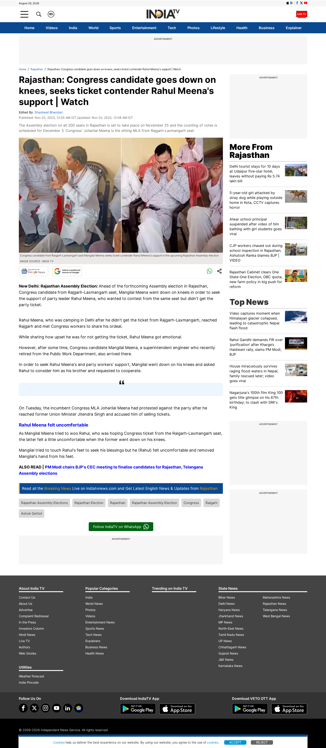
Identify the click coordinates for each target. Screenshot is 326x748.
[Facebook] (23, 708)
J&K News (225, 659)
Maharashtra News (276, 597)
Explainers (92, 641)
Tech (172, 28)
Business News (96, 647)
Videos (52, 28)
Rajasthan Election (89, 503)
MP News (225, 622)
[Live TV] (301, 14)
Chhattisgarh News (232, 647)
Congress (191, 503)
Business (267, 28)
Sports (115, 28)
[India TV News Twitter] (301, 2)
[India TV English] (163, 14)
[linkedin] (67, 708)
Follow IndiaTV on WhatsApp (117, 526)
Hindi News (27, 635)
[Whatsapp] (209, 271)
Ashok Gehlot (31, 513)
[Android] (291, 2)
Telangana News (275, 610)
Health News (94, 653)
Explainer (294, 28)
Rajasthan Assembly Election (154, 503)
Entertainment (144, 28)
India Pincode (29, 682)
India (73, 28)
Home (29, 28)
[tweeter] (34, 708)
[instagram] (45, 708)
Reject (262, 742)
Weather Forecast (31, 676)
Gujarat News (228, 653)
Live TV (24, 641)
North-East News (230, 628)
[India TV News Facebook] (297, 2)
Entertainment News (100, 622)
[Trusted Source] (67, 271)
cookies (212, 742)
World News (94, 603)
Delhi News (226, 603)
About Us (25, 603)
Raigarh (212, 503)
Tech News (93, 635)
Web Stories (27, 653)
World (93, 28)
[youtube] (56, 708)
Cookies (59, 742)
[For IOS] (289, 709)
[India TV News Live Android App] (138, 709)
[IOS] (287, 2)
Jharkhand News (230, 616)
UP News (225, 641)
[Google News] (33, 271)
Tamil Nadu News (231, 635)
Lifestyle (218, 28)
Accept (235, 742)
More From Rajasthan (251, 151)
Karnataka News (230, 666)
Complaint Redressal (34, 616)
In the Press (27, 622)
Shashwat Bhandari (49, 112)
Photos (193, 28)
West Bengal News (276, 616)
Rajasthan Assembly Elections (44, 503)
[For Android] (250, 709)
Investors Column (31, 628)
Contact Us (27, 597)
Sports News (94, 628)
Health (241, 28)
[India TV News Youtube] (305, 2)
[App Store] (177, 709)
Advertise (26, 610)
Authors (24, 647)
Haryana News (229, 610)
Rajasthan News (274, 603)
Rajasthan (37, 69)
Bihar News (226, 597)
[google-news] (78, 708)
